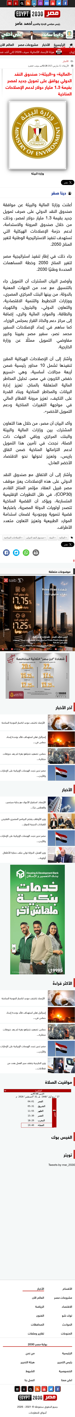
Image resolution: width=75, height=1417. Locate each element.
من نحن (30, 1352)
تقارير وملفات (36, 1333)
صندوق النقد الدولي (35, 537)
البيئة (51, 537)
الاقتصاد (67, 1306)
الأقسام (67, 1288)
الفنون (40, 1315)
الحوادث (67, 1324)
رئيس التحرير (64, 1361)
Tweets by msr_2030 (61, 1164)
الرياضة (39, 1306)
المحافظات (37, 1324)
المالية (62, 537)
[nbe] (37, 35)
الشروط (30, 1370)
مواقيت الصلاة (58, 1081)
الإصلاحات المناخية (12, 537)
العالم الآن (38, 1297)
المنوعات (66, 1333)
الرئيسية (59, 44)
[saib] (37, 613)
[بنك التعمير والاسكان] (37, 919)
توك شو (67, 1315)
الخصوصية (65, 1370)
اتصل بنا (30, 1379)
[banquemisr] (37, 676)
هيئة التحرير (28, 1361)
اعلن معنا (66, 1379)
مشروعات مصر (28, 44)
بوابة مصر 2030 (37, 1343)
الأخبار (46, 44)
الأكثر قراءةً (62, 982)
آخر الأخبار (64, 707)
